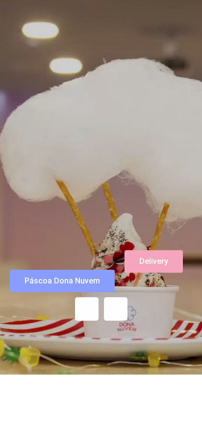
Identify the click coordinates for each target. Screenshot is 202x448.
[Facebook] (115, 309)
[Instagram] (87, 309)
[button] (62, 281)
